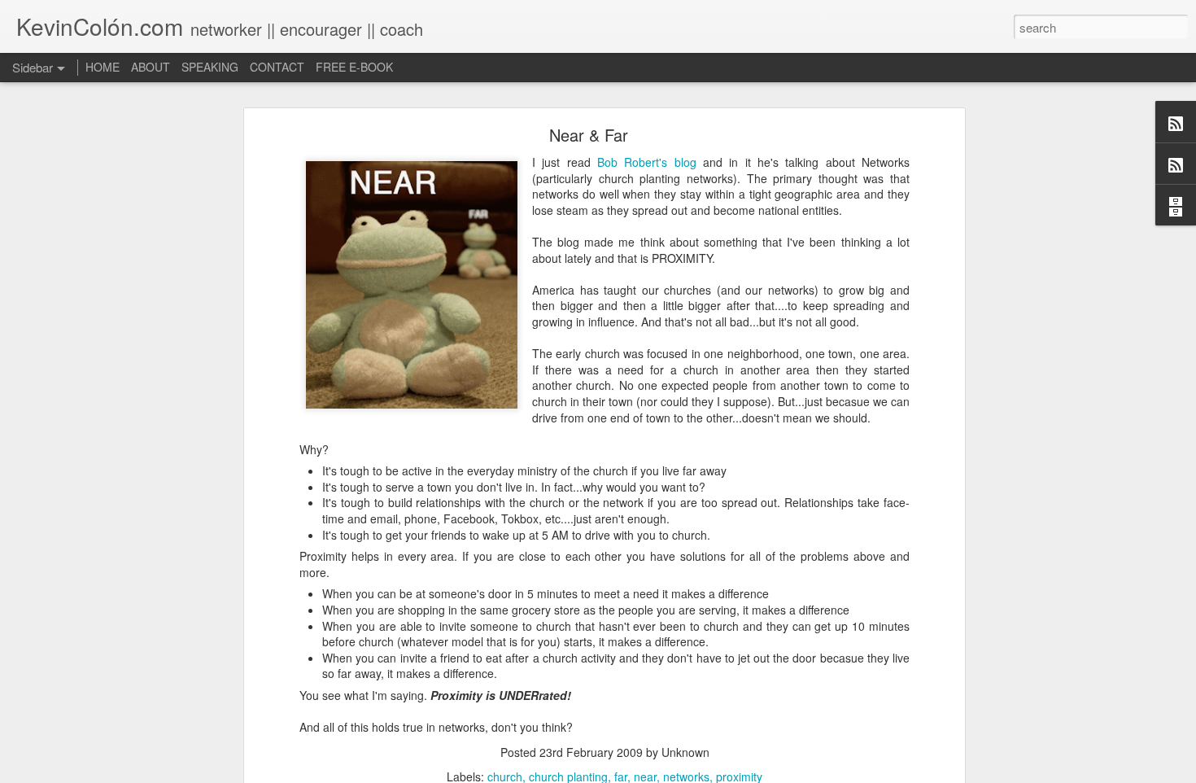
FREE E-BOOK (354, 67)
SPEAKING (209, 67)
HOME (102, 67)
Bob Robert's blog (650, 162)
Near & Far (588, 135)
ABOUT (150, 67)
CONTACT (277, 67)
